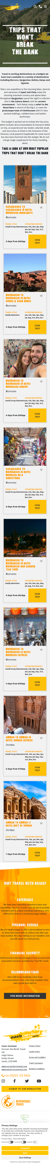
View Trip (37, 241)
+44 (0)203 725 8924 (17, 1075)
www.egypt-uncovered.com (14, 1069)
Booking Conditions (37, 1069)
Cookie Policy (34, 1052)
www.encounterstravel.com (14, 1066)
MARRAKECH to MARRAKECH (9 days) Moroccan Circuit (18, 384)
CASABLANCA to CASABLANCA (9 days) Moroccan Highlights (19, 210)
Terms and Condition (37, 1057)
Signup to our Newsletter (25, 1089)
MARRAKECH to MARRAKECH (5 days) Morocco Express (18, 652)
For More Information (25, 995)
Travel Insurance (36, 1063)
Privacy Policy (34, 1046)
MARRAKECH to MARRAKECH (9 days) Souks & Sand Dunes (18, 298)
